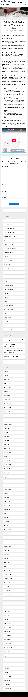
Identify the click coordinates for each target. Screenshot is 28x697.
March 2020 (7, 566)
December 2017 (7, 635)
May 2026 (6, 375)
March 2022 (7, 501)
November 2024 (7, 416)
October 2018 (7, 603)
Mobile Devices (7, 289)
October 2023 (7, 464)
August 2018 (7, 611)
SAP (5, 313)
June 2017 (6, 660)
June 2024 (6, 436)
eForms (5, 268)
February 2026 (7, 387)
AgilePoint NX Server (9, 220)
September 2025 (8, 403)
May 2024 (6, 440)
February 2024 (7, 452)
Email (4, 191)
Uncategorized (7, 325)
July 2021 (6, 513)
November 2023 (7, 460)
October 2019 (7, 574)
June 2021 (6, 517)
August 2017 (7, 651)
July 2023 (6, 477)
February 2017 (7, 676)
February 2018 (7, 627)
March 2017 (7, 672)
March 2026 (7, 383)
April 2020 (6, 562)
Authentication (7, 252)
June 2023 (6, 481)
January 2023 (7, 493)
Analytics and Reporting (9, 236)
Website (4, 197)
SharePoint (6, 317)
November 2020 (7, 538)
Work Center (7, 329)
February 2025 (7, 407)
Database (6, 264)
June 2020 (6, 558)
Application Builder (8, 244)
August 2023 (7, 472)
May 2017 (6, 664)
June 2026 (6, 371)
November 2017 (7, 639)
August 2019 (7, 582)
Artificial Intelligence (9, 248)
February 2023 (7, 489)
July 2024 (6, 432)
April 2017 (6, 668)
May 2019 (6, 586)
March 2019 (7, 590)
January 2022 (7, 509)
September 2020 (8, 546)
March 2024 (7, 448)
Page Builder (7, 293)
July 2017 (6, 656)
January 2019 (7, 594)
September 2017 (8, 647)
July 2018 (6, 615)
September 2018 (8, 607)
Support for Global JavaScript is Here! (12, 362)
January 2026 (7, 391)
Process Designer (8, 305)
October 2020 (7, 542)
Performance (7, 297)
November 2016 (7, 684)
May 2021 (6, 521)
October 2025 (7, 399)
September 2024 (8, 424)
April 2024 (6, 444)
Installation (6, 277)
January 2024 (7, 456)
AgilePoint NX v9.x (8, 232)
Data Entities (7, 260)
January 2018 (7, 631)
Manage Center (7, 285)
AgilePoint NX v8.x (8, 228)
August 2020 (7, 550)
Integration (6, 281)
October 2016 (7, 688)
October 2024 (7, 420)
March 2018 (7, 623)
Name (4, 184)
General (6, 273)
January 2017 (7, 680)
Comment (5, 166)
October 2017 (7, 643)
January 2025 (7, 411)
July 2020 (6, 554)
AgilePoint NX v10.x (8, 224)
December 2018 (7, 599)
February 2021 (7, 529)
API (5, 240)
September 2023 (8, 468)
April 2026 (6, 379)
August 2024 (7, 428)
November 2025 (7, 395)
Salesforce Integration (9, 309)
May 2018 (6, 619)
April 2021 (6, 525)
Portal (5, 301)
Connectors (6, 256)
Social (5, 321)
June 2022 (6, 497)
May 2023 (6, 485)
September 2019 (8, 578)
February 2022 (7, 505)
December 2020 (7, 534)
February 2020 (7, 570)
